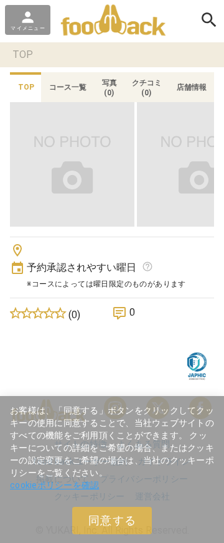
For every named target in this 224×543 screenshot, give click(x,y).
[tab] (25, 87)
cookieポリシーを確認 (54, 485)
